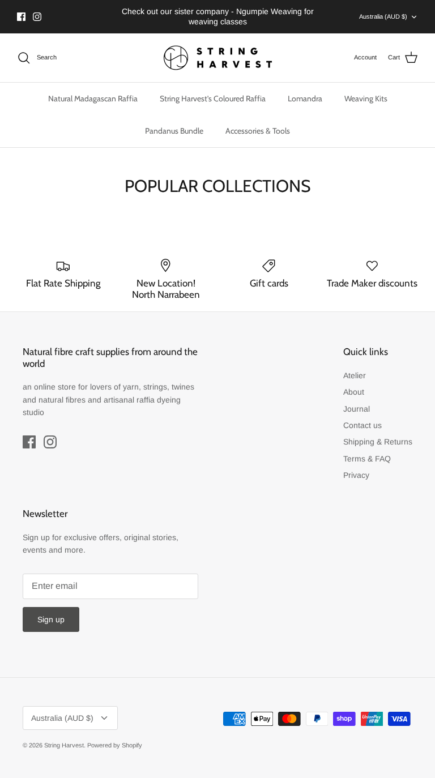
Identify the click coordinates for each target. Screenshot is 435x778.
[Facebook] (21, 16)
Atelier (354, 375)
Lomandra (305, 98)
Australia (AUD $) (383, 16)
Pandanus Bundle (174, 131)
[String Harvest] (218, 58)
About (353, 391)
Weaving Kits (365, 98)
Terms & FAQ (367, 458)
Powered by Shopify (114, 745)
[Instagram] (37, 16)
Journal (356, 408)
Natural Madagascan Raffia (93, 98)
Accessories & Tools (257, 131)
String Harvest (64, 745)
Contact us (362, 425)
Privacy (356, 475)
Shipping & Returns (377, 441)
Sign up (51, 619)
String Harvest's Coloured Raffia (213, 98)
